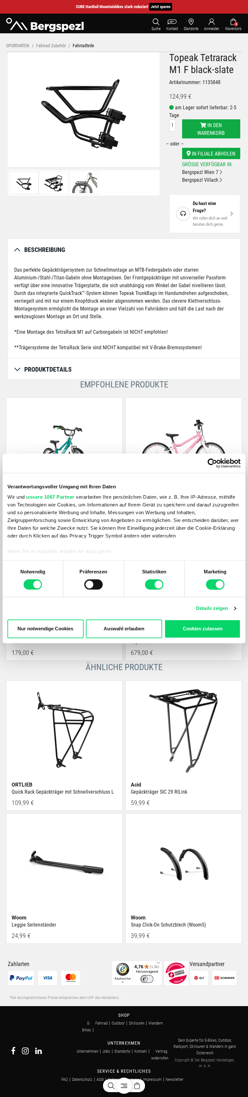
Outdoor (118, 1023)
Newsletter (174, 1079)
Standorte (122, 1051)
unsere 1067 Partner (50, 497)
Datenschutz (82, 1079)
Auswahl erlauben (124, 629)
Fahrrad (101, 1023)
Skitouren (136, 1023)
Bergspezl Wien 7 (201, 172)
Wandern (156, 1023)
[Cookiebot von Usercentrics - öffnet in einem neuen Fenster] (212, 463)
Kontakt (140, 1051)
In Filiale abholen (213, 154)
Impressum (152, 1079)
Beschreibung (44, 250)
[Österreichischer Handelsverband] (176, 973)
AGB (100, 1079)
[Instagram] (25, 1052)
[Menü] (158, 964)
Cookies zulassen (202, 629)
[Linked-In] (38, 1052)
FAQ (64, 1079)
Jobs (106, 1051)
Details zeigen (212, 608)
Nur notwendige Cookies (45, 629)
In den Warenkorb (211, 129)
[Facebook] (13, 1052)
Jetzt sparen (160, 7)
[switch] (93, 584)
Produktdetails (48, 369)
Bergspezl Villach (201, 180)
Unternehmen (87, 1051)
